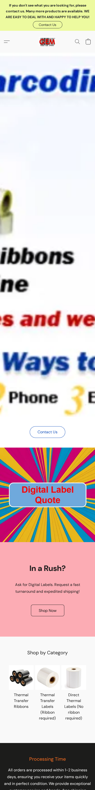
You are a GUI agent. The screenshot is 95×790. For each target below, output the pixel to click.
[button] (47, 24)
